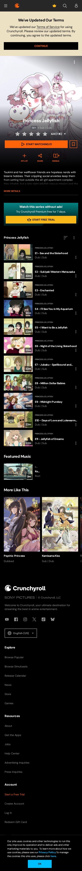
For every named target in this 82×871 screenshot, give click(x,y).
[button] (5, 5)
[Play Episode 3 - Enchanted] (41, 289)
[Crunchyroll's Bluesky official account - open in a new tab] (52, 619)
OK (39, 863)
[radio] (18, 134)
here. (53, 856)
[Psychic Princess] (22, 530)
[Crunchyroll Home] (25, 588)
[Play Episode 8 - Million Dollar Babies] (41, 382)
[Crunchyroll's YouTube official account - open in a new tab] (6, 619)
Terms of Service (48, 27)
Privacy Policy (47, 852)
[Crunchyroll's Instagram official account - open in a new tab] (25, 619)
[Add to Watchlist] (73, 144)
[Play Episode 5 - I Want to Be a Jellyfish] (41, 326)
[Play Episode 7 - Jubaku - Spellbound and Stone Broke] (41, 364)
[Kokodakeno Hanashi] (22, 471)
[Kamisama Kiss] (60, 530)
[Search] (65, 5)
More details (12, 191)
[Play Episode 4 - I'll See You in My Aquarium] (41, 308)
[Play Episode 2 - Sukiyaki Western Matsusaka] (41, 271)
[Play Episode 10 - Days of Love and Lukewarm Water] (41, 419)
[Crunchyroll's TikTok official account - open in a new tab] (43, 619)
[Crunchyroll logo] (17, 5)
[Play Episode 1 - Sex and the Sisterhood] (41, 252)
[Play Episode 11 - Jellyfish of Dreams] (41, 438)
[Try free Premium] (54, 5)
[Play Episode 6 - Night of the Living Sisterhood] (41, 345)
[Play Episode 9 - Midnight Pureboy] (41, 401)
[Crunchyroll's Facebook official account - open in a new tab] (16, 619)
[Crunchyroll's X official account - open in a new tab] (34, 619)
